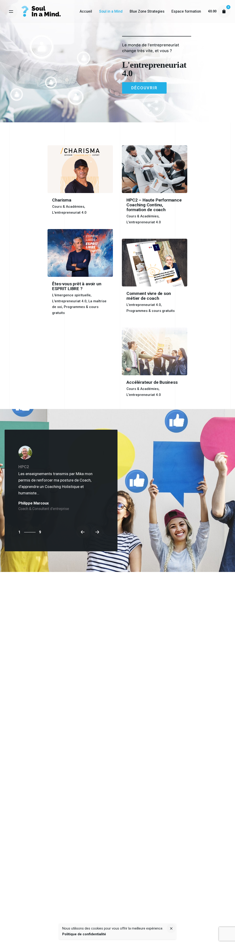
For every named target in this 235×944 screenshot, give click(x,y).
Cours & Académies (68, 206)
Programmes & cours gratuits (150, 311)
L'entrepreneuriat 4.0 (69, 212)
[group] (86, 11)
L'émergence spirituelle (71, 295)
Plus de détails (60, 218)
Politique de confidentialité (84, 934)
